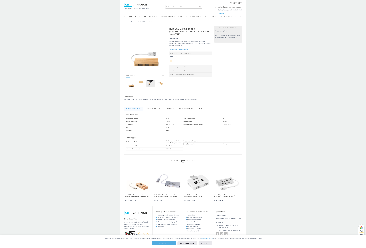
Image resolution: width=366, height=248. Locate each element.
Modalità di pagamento (193, 224)
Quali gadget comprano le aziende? (167, 224)
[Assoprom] (130, 234)
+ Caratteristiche (183, 49)
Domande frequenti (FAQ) (194, 228)
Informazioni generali (133, 108)
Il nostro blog (160, 226)
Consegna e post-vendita (194, 219)
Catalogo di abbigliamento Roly (166, 219)
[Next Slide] (164, 75)
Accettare (164, 243)
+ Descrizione (173, 49)
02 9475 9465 (236, 3)
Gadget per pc (133, 22)
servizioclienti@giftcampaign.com (227, 7)
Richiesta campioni (192, 226)
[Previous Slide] (162, 75)
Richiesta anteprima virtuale (194, 217)
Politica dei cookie (207, 238)
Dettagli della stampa (153, 108)
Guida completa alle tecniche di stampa (168, 215)
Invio (200, 108)
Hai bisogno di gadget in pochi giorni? (167, 217)
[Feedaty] (143, 234)
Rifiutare (205, 243)
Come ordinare (191, 215)
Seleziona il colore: (175, 57)
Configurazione (187, 243)
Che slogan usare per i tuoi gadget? (167, 222)
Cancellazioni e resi (192, 222)
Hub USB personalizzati (146, 22)
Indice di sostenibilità (186, 108)
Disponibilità (170, 108)
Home (125, 22)
